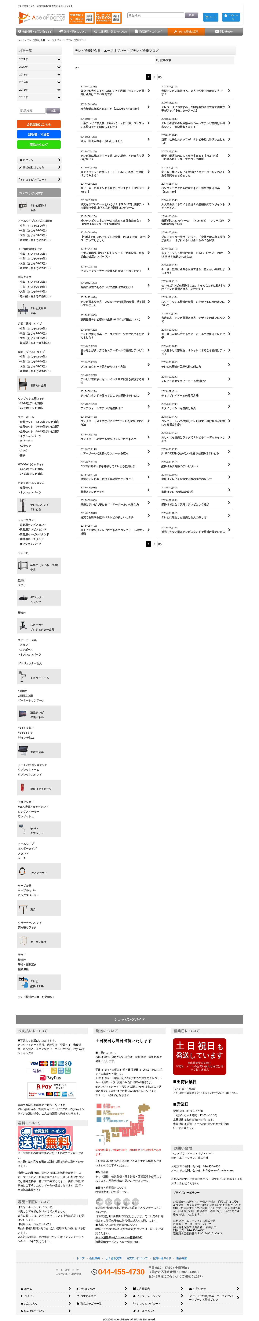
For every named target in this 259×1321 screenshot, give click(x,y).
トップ (80, 1258)
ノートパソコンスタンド (32, 765)
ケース (22, 858)
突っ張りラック (27, 927)
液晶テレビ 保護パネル (37, 715)
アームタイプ (26, 843)
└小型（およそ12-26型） (33, 225)
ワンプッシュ (26, 816)
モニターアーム (39, 677)
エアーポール (26, 417)
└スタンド (24, 645)
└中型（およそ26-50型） (33, 230)
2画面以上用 (25, 695)
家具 (33, 909)
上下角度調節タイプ (30, 249)
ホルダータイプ (27, 848)
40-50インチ (25, 732)
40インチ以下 (26, 728)
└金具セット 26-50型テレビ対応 (38, 426)
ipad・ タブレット (37, 831)
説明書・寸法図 (38, 134)
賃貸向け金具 (38, 385)
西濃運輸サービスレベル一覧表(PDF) (117, 1241)
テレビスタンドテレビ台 (39, 507)
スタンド (23, 853)
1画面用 (22, 691)
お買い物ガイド (162, 1258)
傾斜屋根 (23, 969)
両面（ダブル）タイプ (31, 352)
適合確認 (181, 1258)
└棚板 (21, 455)
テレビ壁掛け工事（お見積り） (36, 997)
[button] (35, 32)
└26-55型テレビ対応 (30, 469)
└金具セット (25, 487)
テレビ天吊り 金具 (38, 311)
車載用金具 (37, 752)
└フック (23, 450)
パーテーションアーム (31, 700)
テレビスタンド (27, 520)
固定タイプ (24, 277)
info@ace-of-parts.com (218, 1170)
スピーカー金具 (27, 640)
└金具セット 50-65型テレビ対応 (38, 431)
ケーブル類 (24, 885)
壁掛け (22, 580)
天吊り (22, 585)
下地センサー (26, 802)
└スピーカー (25, 441)
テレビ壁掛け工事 (37, 984)
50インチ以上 (26, 737)
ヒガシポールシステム (31, 483)
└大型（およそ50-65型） (33, 235)
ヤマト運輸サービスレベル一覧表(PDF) (118, 1237)
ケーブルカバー (27, 890)
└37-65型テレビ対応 (30, 474)
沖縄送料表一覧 (32, 1181)
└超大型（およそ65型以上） (35, 240)
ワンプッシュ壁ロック (31, 398)
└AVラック (24, 445)
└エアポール (25, 649)
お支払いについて (137, 1258)
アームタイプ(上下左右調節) (35, 220)
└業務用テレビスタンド (32, 529)
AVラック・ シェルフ (37, 599)
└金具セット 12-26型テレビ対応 (38, 421)
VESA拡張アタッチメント (33, 806)
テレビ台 (23, 553)
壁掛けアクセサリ (41, 788)
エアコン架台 (38, 941)
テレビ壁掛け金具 (38, 208)
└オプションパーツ (29, 436)
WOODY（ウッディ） (31, 464)
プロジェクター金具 (30, 663)
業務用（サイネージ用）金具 (45, 567)
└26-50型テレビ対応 (30, 408)
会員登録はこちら (39, 124)
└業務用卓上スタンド (31, 539)
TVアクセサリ (38, 872)
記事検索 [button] (165, 60)
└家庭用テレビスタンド (32, 524)
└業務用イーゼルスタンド (33, 534)
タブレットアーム (28, 769)
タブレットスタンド (30, 774)
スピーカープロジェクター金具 (42, 627)
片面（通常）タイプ (30, 323)
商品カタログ (39, 144)
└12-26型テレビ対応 (30, 403)
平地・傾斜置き (27, 964)
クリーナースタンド (30, 922)
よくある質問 (114, 1258)
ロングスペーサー (28, 811)
